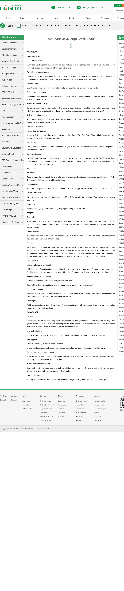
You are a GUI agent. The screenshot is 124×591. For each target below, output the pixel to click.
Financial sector (81, 401)
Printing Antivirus (9, 216)
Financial (61, 409)
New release (26, 401)
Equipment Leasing (46, 416)
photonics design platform (13, 105)
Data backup (7, 166)
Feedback (97, 420)
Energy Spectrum (9, 74)
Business (61, 416)
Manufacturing (63, 405)
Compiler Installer (9, 173)
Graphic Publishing (10, 43)
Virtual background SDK (12, 123)
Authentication (8, 117)
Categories (3, 400)
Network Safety (8, 154)
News (56, 18)
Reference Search (9, 86)
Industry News (26, 405)
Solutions (105, 18)
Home (8, 18)
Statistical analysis (10, 67)
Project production (46, 409)
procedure (6, 129)
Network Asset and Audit (12, 185)
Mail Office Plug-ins (10, 203)
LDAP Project (7, 210)
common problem (45, 420)
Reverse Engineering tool (12, 98)
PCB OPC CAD (8, 142)
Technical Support (46, 401)
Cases (88, 18)
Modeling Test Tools (10, 61)
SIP (3, 111)
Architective (80, 409)
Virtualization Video (10, 191)
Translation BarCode (10, 222)
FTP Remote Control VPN (13, 160)
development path (100, 409)
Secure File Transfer (10, 135)
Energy (78, 420)
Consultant (43, 413)
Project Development (47, 405)
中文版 (118, 5)
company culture (99, 405)
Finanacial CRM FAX (11, 197)
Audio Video (7, 80)
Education (61, 413)
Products (24, 18)
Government (62, 401)
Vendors (40, 18)
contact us (97, 416)
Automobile (80, 405)
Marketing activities (28, 409)
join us (96, 413)
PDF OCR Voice (9, 92)
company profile (99, 401)
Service (72, 18)
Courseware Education (11, 148)
